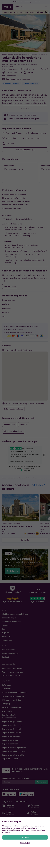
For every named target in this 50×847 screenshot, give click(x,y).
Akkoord (25, 837)
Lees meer (6, 832)
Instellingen (25, 843)
